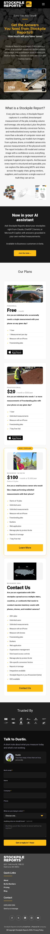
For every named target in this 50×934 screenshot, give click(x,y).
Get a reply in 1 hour (25, 843)
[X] (18, 917)
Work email (8, 770)
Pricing (6, 887)
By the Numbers (10, 884)
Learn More (25, 547)
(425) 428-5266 (9, 905)
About (6, 880)
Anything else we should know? (18, 821)
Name (6, 780)
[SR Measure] (29, 4)
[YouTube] (38, 917)
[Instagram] (31, 917)
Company (7, 791)
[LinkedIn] (25, 917)
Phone (6, 801)
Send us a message (11, 909)
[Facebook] (12, 917)
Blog (5, 891)
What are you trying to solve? (14, 811)
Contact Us (25, 688)
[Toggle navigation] (43, 4)
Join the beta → (25, 253)
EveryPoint (26, 927)
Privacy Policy (38, 930)
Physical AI (35, 927)
